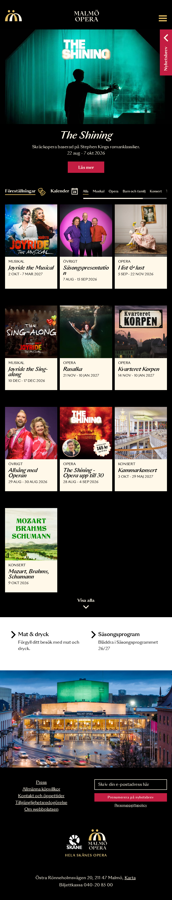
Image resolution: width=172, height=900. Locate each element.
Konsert (156, 191)
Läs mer (86, 167)
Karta (130, 878)
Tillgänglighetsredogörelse (41, 803)
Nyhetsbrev (166, 59)
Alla (86, 191)
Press (41, 782)
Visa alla (86, 600)
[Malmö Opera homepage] (13, 16)
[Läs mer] (86, 76)
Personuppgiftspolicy (131, 805)
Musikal (98, 191)
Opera (114, 191)
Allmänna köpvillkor (41, 789)
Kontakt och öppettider (41, 796)
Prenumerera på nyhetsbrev (131, 797)
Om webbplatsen (41, 809)
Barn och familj (134, 191)
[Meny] (163, 18)
